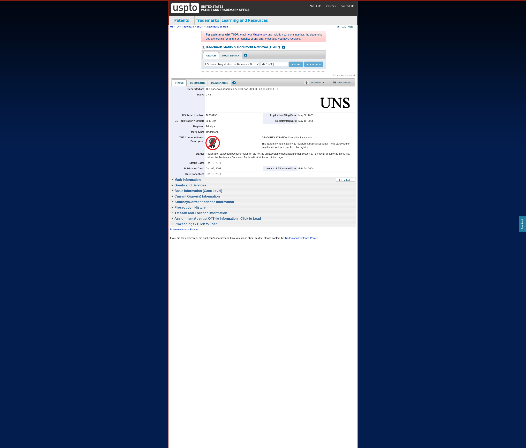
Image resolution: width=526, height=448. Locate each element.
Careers (331, 6)
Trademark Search (217, 26)
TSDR (200, 26)
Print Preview (344, 82)
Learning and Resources (244, 20)
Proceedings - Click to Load (196, 224)
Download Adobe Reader (184, 229)
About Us (315, 6)
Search (211, 55)
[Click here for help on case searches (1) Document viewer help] (282, 47)
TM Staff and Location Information (200, 213)
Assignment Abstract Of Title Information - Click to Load (217, 218)
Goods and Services (190, 185)
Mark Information (187, 179)
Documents (197, 83)
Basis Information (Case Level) (198, 191)
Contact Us (347, 6)
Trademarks (207, 20)
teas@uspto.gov (257, 34)
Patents (181, 20)
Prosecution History (190, 207)
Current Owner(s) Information (197, 196)
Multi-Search (230, 55)
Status (179, 83)
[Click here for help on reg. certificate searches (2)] (245, 56)
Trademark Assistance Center (301, 238)
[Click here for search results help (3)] (233, 83)
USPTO (174, 26)
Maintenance (219, 83)
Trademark (187, 26)
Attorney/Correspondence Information (204, 202)
